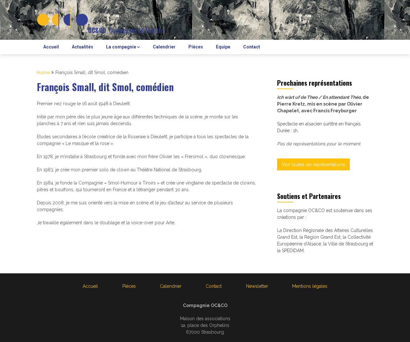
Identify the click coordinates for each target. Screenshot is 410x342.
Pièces (195, 46)
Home (43, 72)
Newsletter (257, 286)
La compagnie (121, 46)
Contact (251, 46)
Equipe (223, 46)
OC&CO (97, 30)
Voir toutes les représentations (313, 164)
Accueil (51, 46)
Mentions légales (309, 286)
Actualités (82, 46)
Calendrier (164, 46)
